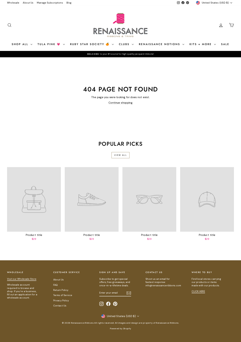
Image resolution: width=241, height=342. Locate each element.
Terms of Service (62, 295)
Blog (69, 2)
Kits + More (201, 44)
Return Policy (60, 290)
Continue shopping (120, 103)
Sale (225, 44)
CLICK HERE (198, 291)
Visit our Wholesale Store (21, 278)
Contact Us (60, 305)
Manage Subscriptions (50, 2)
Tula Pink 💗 (50, 44)
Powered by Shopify (120, 328)
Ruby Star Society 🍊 (90, 44)
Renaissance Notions (160, 44)
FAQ (55, 284)
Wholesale (13, 2)
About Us (28, 2)
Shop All (21, 44)
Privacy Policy (61, 300)
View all (120, 155)
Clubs (125, 44)
